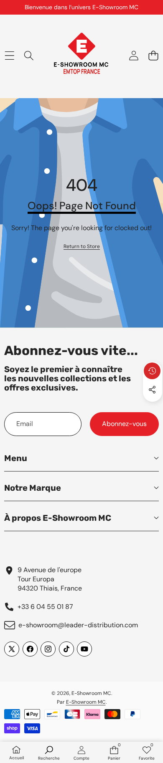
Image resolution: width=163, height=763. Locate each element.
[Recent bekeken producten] (152, 370)
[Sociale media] (152, 389)
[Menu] (9, 55)
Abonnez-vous (124, 423)
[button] (153, 55)
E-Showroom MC (91, 693)
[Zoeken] (29, 55)
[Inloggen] (133, 55)
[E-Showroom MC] (81, 56)
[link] (82, 246)
